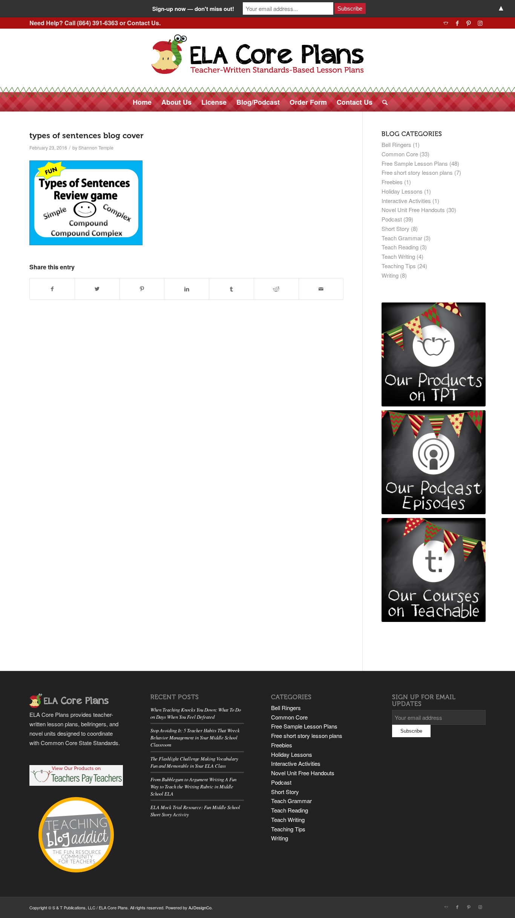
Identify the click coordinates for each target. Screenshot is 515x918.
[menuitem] (142, 102)
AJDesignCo (200, 907)
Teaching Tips (399, 266)
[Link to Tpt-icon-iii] (445, 23)
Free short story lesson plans (417, 172)
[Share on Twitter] (97, 288)
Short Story (395, 228)
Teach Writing (398, 256)
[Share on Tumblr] (231, 288)
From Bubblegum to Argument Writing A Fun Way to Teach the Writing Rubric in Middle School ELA (193, 786)
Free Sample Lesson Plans (415, 163)
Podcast (392, 219)
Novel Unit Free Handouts (413, 210)
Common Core (400, 154)
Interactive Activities (406, 201)
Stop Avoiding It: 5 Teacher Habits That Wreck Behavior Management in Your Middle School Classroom (195, 737)
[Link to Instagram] (480, 23)
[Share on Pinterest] (142, 288)
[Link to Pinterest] (468, 23)
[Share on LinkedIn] (186, 288)
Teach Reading (400, 247)
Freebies (392, 182)
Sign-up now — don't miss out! (193, 9)
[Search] (382, 102)
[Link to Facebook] (457, 23)
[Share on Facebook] (52, 288)
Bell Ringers (396, 144)
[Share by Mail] (321, 288)
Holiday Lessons (402, 191)
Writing (390, 275)
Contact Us (143, 22)
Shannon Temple (95, 147)
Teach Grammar (402, 238)
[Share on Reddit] (276, 288)
